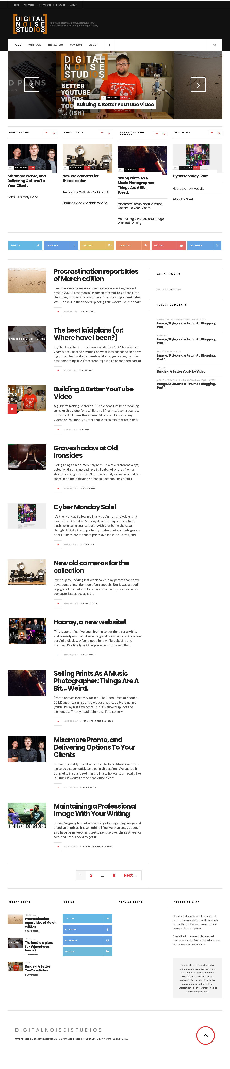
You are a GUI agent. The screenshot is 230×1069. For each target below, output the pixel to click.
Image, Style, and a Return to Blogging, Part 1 (186, 325)
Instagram (45, 5)
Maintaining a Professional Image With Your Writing (141, 221)
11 (114, 875)
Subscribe (124, 245)
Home (16, 5)
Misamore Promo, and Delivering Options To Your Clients (27, 181)
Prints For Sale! (183, 199)
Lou (32, 168)
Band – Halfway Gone (23, 197)
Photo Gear (90, 603)
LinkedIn (70, 951)
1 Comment (31, 975)
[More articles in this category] (46, 133)
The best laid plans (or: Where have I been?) (88, 333)
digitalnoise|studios (59, 1030)
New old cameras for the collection (80, 179)
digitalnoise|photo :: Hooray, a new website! (184, 380)
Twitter (15, 245)
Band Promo (90, 787)
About (73, 5)
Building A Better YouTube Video (93, 392)
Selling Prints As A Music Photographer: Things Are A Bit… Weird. (136, 185)
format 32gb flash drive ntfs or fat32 (179, 319)
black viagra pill (167, 351)
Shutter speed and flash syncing (85, 203)
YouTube (159, 245)
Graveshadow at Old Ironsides (86, 451)
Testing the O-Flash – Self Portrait (86, 192)
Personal (124, 89)
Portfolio (29, 5)
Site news (88, 544)
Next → (130, 875)
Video (85, 429)
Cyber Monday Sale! (190, 176)
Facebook (52, 245)
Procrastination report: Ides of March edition (96, 275)
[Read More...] (58, 312)
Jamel (160, 335)
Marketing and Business (98, 721)
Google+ (88, 245)
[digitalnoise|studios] (30, 24)
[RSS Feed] (53, 133)
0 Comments (32, 931)
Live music (89, 488)
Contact (60, 5)
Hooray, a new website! (189, 188)
